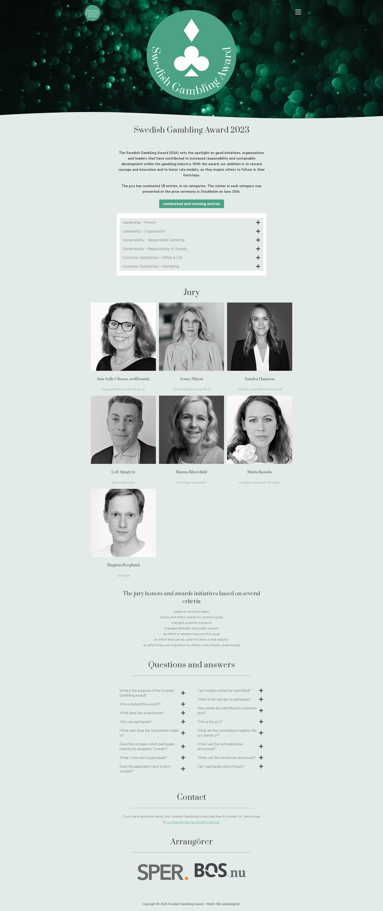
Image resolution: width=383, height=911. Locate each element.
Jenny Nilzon (191, 379)
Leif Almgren (123, 472)
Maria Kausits (259, 472)
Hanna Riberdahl (191, 472)
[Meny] (298, 12)
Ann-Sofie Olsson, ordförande (123, 379)
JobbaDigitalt (231, 904)
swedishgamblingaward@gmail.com (193, 822)
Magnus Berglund (123, 565)
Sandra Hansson (260, 379)
